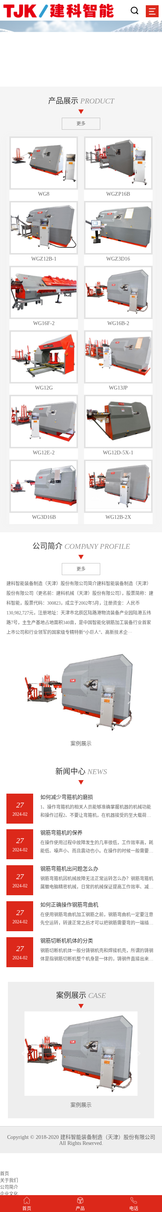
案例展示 (81, 743)
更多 (81, 123)
